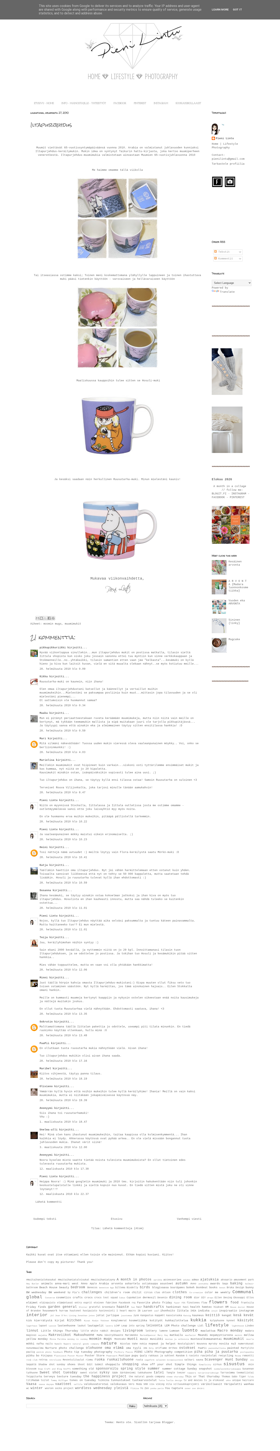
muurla (250, 1339)
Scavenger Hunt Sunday (226, 1360)
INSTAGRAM (161, 103)
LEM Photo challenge (180, 1325)
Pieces (129, 1352)
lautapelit (95, 1325)
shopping (130, 1364)
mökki (30, 1343)
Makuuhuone (84, 1335)
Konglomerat (119, 1320)
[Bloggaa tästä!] (41, 618)
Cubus (122, 1297)
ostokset (187, 1348)
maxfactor (190, 1335)
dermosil (149, 1297)
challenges (92, 1292)
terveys (49, 1376)
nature (109, 1343)
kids (29, 1320)
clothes (180, 1292)
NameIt (58, 1344)
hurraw (63, 1310)
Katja (44, 865)
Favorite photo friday (154, 1302)
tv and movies (193, 1380)
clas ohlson (162, 1292)
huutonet (75, 1310)
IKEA (193, 1310)
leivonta (154, 1325)
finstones (193, 1302)
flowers (218, 1302)
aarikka (158, 1280)
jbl (52, 1315)
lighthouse (238, 1326)
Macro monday (229, 1331)
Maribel (45, 1068)
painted (233, 1348)
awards (215, 1283)
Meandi (203, 1335)
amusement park (244, 1279)
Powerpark (111, 1356)
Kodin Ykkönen (100, 1320)
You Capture (174, 1388)
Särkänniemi (128, 1372)
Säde (115, 1372)
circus (148, 1292)
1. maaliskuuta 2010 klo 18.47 (63, 1121)
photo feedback (54, 1352)
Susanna (45, 890)
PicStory (119, 1352)
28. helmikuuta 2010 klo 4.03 (62, 752)
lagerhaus (31, 1326)
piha (198, 1352)
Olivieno (46, 1086)
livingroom (132, 1331)
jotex (92, 1315)
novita (224, 1343)
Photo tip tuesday (78, 1352)
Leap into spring (133, 1325)
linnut (32, 1331)
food (234, 1302)
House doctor (237, 1307)
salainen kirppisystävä (169, 1360)
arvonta (117, 1283)
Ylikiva (134, 1388)
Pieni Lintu (49, 800)
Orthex (173, 1348)
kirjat (60, 1320)
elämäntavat (65, 1302)
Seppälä (31, 1364)
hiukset (219, 1307)
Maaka (44, 713)
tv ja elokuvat (214, 1380)
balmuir (249, 1284)
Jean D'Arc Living (65, 1315)
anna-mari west (67, 1283)
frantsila (247, 1302)
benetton (104, 1287)
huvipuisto (90, 1310)
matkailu (176, 1335)
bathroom (32, 1287)
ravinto (194, 1355)
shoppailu (112, 1364)
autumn (181, 1283)
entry (78, 1302)
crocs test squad (105, 1297)
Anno (84, 1283)
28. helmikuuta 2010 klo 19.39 (63, 1100)
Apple (93, 1283)
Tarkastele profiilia (228, 163)
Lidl (200, 1325)
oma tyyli (133, 1348)
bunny (250, 1287)
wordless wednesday (93, 1388)
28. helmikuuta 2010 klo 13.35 (63, 1013)
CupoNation (134, 1297)
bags (225, 1283)
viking (160, 1384)
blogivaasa (160, 1287)
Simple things (186, 1364)
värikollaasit (211, 1384)
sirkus (217, 1364)
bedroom (78, 1287)
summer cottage (173, 1368)
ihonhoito (167, 1310)
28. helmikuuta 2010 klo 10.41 (63, 857)
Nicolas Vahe (129, 1343)
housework (50, 1310)
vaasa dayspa (46, 1384)
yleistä (121, 1388)
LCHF (117, 1325)
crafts (78, 1297)
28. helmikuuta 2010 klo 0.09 (62, 668)
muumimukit (73, 623)
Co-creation (196, 1292)
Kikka (44, 676)
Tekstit (223, 251)
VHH (145, 1384)
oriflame (161, 1348)
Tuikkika (103, 1380)
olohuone (94, 1348)
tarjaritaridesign (208, 1373)
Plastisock (60, 1356)
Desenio (162, 1297)
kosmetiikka (138, 1320)
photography (103, 1352)
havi (186, 1307)
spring (127, 1369)
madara (249, 1331)
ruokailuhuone (120, 1360)
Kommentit (225, 258)
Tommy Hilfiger (59, 1380)
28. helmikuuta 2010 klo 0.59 (62, 730)
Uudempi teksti (44, 1219)
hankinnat (173, 1307)
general (70, 1307)
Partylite (247, 1348)
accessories (172, 1279)
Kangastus (146, 1315)
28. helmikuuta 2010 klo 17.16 (63, 1060)
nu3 (233, 1343)
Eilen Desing (223, 1297)
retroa (43, 1359)
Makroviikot (60, 1335)
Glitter (83, 1307)
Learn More (220, 9)
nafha (40, 1343)
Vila (169, 1384)
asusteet (166, 1283)
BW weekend (57, 1292)
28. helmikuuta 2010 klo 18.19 (63, 1078)
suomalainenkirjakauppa (227, 1369)
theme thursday (175, 1376)
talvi (159, 1372)
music (144, 1339)
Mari (43, 738)
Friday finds (36, 1307)
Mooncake (120, 1339)
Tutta (162, 1380)
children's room (117, 1292)
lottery (151, 1330)
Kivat (87, 1320)
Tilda (251, 1376)
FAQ (133, 1303)
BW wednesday (36, 1292)
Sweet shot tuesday (58, 1372)
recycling (226, 1355)
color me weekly (217, 1292)
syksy (104, 1372)
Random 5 (181, 1355)
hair (139, 1307)
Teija (44, 937)
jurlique (112, 1315)
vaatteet (63, 1384)
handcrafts (153, 1307)
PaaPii (44, 1043)
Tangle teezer (176, 1372)
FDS (183, 1303)
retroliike (55, 1360)
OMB (145, 1348)
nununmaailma (34, 1348)
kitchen (74, 1320)
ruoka (99, 1360)
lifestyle (217, 1325)
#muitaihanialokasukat (41, 1279)
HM (227, 1307)
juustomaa (126, 1315)
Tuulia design (174, 1380)
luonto (190, 1330)
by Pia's (74, 1292)
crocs (88, 1297)
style (140, 1369)
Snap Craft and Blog (50, 1369)
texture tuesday (69, 1376)
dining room (180, 1297)
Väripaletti (233, 1384)
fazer (177, 1303)
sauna (199, 1359)
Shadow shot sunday (51, 1364)
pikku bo (32, 1355)
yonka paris (157, 1388)
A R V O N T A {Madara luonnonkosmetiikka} (238, 586)
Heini (44, 847)
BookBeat (202, 1287)
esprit (87, 1302)
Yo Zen (144, 1388)
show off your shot (156, 1364)
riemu (89, 1359)
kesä (237, 1315)
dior (197, 1297)
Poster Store (95, 1355)
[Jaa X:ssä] (45, 618)
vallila (78, 1384)
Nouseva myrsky (207, 1343)
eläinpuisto (47, 1302)
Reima (238, 1356)
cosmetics (63, 1297)
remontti (248, 1355)
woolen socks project (59, 1388)
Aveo (193, 1283)
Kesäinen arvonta (235, 563)
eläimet (32, 1302)
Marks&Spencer (148, 1335)
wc (27, 1388)
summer (154, 1369)
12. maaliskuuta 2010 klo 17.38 (64, 1168)
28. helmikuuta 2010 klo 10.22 (63, 821)
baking (236, 1283)
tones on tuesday (82, 1380)
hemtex (207, 1307)
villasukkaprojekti (186, 1384)
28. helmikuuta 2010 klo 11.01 (63, 908)
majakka (42, 1335)
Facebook (124, 1302)
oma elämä (114, 1348)
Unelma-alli (49, 1129)
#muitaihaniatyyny (103, 1279)
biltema (120, 1287)
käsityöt (245, 1320)
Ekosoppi (239, 1297)
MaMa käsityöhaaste (110, 1335)
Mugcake (234, 639)
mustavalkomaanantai (206, 1339)
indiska (203, 1310)
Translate (227, 291)
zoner (188, 1388)
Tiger (242, 1376)
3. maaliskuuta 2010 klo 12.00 (63, 1147)
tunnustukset (121, 1380)
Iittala (183, 1310)
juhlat (100, 1315)
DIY (203, 1297)
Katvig (187, 1315)
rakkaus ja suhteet (161, 1355)
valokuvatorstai (96, 1384)
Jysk (136, 1315)
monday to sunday (77, 1339)
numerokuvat (246, 1343)
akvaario (226, 1279)
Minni (44, 977)
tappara (191, 1373)
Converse (50, 1297)
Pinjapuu (46, 1355)
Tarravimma (227, 1372)
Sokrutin (46, 1021)
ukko (228, 1380)
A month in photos (134, 1279)
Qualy (143, 1355)
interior (37, 1315)
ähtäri (200, 1388)
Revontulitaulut (73, 1359)
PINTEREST (140, 103)
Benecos (92, 1287)
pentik (40, 1352)
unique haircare (243, 1380)
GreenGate (108, 1307)
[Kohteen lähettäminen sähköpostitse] (37, 618)
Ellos (250, 1297)
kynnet (231, 1320)
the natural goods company (147, 1376)
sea (252, 1360)
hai (133, 1307)
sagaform (149, 1360)
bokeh (190, 1287)
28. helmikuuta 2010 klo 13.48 (63, 1035)
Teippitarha (34, 1376)
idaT (156, 1311)
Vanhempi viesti (189, 1219)
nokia (143, 1343)
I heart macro (126, 1310)
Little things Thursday (59, 1330)
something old (83, 1368)
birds (145, 1287)
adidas (186, 1280)
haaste (123, 1307)
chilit (137, 1292)
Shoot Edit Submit (90, 1364)
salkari (189, 1359)
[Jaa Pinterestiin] (53, 618)
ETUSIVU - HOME (44, 103)
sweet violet (89, 1372)
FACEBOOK (120, 103)
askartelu (132, 1283)
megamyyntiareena (221, 1335)
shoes (71, 1364)
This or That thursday (202, 1376)
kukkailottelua (176, 1320)
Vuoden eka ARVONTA (237, 602)
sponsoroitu (107, 1369)
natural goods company (86, 1344)
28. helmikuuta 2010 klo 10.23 (63, 839)
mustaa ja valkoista (177, 1339)
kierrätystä (43, 1320)
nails (49, 1343)
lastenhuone (66, 1325)
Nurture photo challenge (64, 1348)
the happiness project (104, 1376)
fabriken (111, 1302)
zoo (194, 1388)
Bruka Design (235, 1287)
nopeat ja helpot (162, 1343)
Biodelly (132, 1287)
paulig (30, 1352)
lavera (109, 1326)
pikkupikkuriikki (53, 647)
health (195, 1307)
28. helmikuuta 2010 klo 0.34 (62, 705)
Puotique (124, 1355)
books (213, 1287)
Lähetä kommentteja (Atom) (123, 1228)
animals (47, 1283)
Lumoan (174, 1330)
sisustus (234, 1364)
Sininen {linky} (234, 621)
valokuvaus (118, 1384)
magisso (31, 1335)
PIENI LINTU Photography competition (163, 1352)
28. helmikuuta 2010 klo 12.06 (63, 969)
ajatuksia (209, 1279)
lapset (43, 1325)
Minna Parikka (58, 1339)
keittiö (212, 1315)
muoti (132, 1339)
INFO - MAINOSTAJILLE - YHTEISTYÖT (83, 103)
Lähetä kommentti (48, 1201)
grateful (94, 1307)
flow (204, 1302)
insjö (214, 1311)
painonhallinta (217, 1348)
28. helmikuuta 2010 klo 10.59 (63, 882)
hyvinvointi (107, 1310)
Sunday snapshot (199, 1368)
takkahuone (145, 1372)
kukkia (198, 1320)
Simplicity (205, 1364)
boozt (222, 1287)
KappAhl (160, 1315)
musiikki (156, 1339)
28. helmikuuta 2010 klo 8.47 (62, 792)
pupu (135, 1355)
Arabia (104, 1283)
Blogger (168, 1422)
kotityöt (156, 1320)
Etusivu (116, 1219)
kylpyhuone (217, 1320)
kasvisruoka (174, 1315)
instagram (246, 1310)
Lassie (52, 1326)
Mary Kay (163, 1335)
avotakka (203, 1284)
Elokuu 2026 (222, 479)
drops (210, 1297)
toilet (45, 1380)
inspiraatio (228, 1310)
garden (54, 1307)
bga (112, 1287)
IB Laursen (145, 1310)
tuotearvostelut (144, 1380)
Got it (237, 9)
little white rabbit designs (100, 1331)
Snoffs (67, 1369)
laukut (81, 1325)
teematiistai (245, 1372)
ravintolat (208, 1355)
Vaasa (31, 1384)
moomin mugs (52, 623)
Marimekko (131, 1335)
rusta (139, 1359)
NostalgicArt (186, 1343)
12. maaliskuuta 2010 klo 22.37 (64, 1194)
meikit (238, 1335)
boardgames (177, 1287)
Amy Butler (32, 1284)
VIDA (151, 1384)
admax (195, 1279)
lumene (163, 1331)
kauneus (198, 1315)
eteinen (99, 1302)
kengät (227, 1315)
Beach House (48, 1287)
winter (37, 1388)
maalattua (208, 1330)
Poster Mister (76, 1356)
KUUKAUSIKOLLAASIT (188, 103)
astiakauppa (150, 1283)
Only (151, 1348)
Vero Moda (135, 1384)
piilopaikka (247, 1352)
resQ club (32, 1360)
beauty (64, 1287)
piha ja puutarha (221, 1352)
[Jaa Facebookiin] (49, 618)
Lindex (249, 1325)
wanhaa (249, 1384)
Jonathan (82, 1315)
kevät (249, 1315)
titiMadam (32, 1380)
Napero (67, 1344)
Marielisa (47, 760)
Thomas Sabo (230, 1376)
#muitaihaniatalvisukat (73, 1279)
